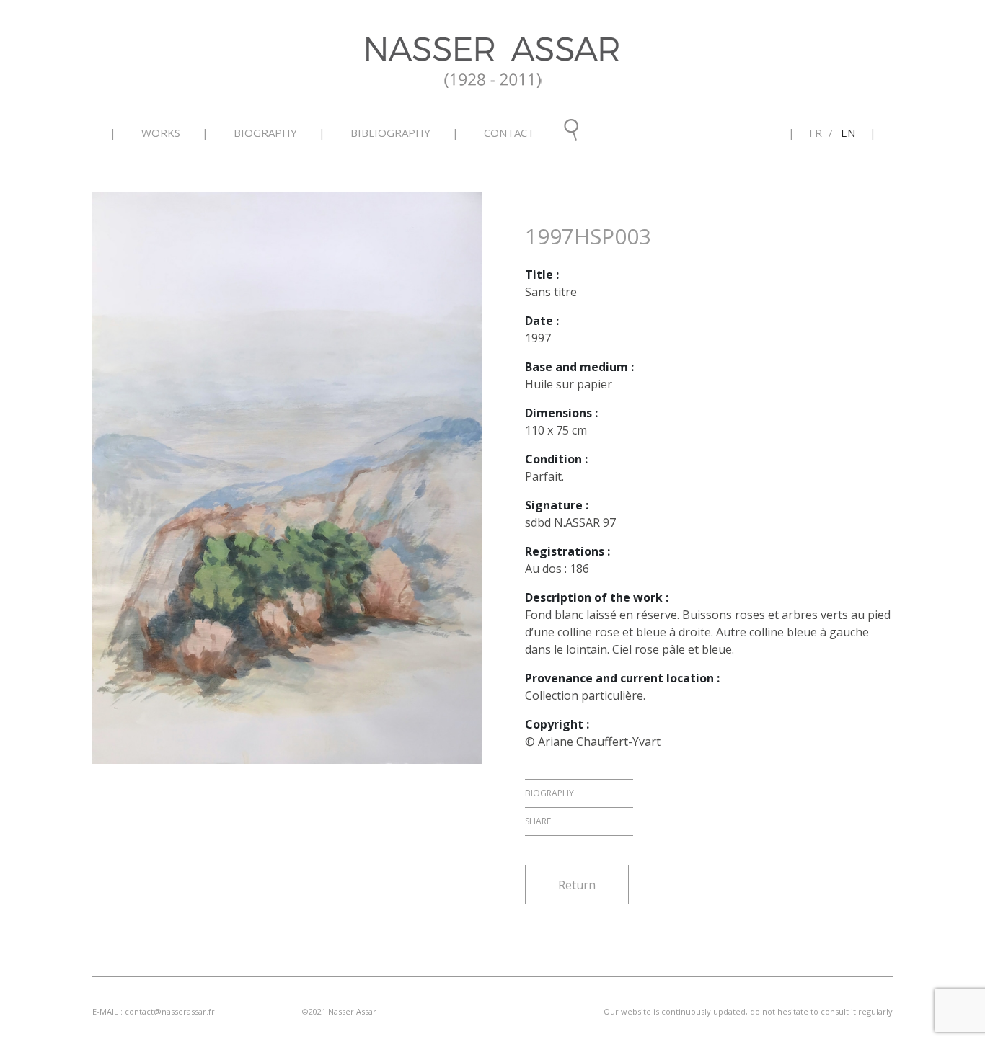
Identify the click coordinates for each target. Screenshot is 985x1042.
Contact (509, 132)
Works (160, 132)
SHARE (538, 821)
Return (577, 885)
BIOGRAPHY (265, 132)
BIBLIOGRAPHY (390, 132)
